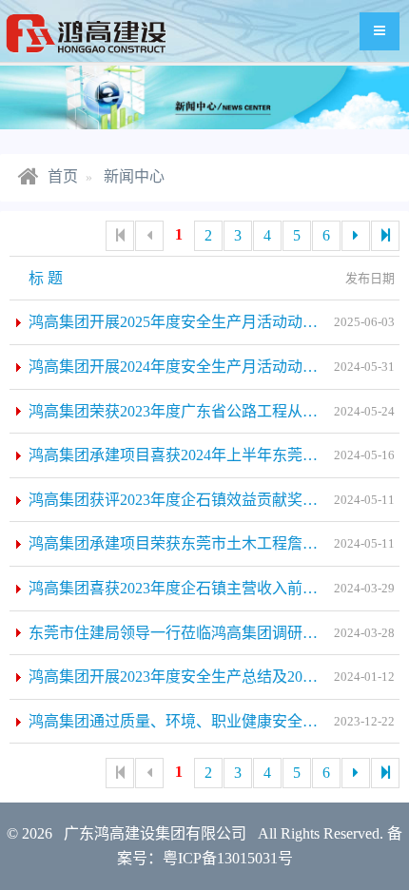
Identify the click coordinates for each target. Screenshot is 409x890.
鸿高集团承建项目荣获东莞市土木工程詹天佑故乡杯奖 (211, 543)
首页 (61, 176)
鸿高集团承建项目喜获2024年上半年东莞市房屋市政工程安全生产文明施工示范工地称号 (214, 455)
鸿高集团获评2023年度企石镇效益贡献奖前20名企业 (204, 500)
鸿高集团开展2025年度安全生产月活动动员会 (181, 322)
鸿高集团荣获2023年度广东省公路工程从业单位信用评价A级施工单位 (214, 411)
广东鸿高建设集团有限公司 (155, 833)
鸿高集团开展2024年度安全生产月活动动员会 (181, 366)
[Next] (355, 236)
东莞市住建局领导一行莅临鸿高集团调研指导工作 (196, 633)
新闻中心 (134, 176)
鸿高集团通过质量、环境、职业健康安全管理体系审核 (211, 721)
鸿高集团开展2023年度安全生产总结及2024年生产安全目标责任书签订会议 (214, 676)
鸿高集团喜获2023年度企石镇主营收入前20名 (181, 588)
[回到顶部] (376, 856)
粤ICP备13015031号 (228, 858)
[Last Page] (385, 236)
